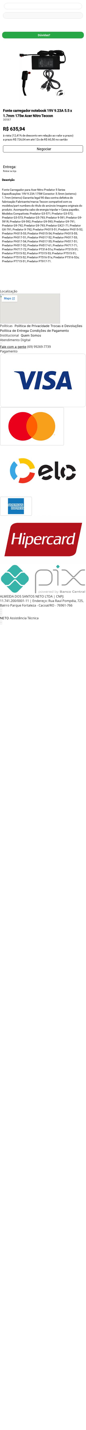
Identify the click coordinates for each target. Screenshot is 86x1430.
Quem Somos (31, 335)
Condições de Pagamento (49, 331)
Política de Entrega (14, 331)
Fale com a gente (13, 347)
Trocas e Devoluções (66, 326)
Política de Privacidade (32, 326)
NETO (4, 618)
